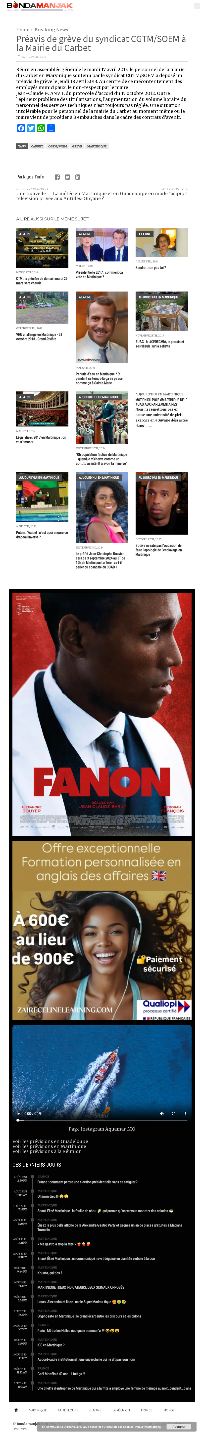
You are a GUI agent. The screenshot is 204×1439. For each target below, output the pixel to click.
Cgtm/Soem (57, 146)
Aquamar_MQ (120, 1129)
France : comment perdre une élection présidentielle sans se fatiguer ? (88, 1182)
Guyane (95, 1410)
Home (22, 30)
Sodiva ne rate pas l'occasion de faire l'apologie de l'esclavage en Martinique (159, 550)
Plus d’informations (148, 1427)
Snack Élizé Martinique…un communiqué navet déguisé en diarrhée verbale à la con (96, 1258)
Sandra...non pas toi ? (151, 268)
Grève (77, 146)
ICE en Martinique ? (51, 1345)
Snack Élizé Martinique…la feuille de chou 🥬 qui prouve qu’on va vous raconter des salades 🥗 (106, 1211)
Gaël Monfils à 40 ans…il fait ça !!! (61, 1374)
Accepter (179, 1426)
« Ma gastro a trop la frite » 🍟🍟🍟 (64, 1244)
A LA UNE (25, 234)
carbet (37, 146)
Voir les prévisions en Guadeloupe (50, 1141)
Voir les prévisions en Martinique (49, 1146)
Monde (169, 1410)
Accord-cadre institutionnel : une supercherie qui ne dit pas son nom (86, 1359)
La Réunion (121, 1410)
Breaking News (51, 30)
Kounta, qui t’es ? (50, 1273)
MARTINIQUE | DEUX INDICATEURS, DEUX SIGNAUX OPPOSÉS (81, 1287)
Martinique (97, 146)
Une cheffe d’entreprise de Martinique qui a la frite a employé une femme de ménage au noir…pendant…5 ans (114, 1388)
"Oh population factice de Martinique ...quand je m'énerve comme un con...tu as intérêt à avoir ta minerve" (101, 459)
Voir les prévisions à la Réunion (47, 1151)
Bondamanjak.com (32, 1424)
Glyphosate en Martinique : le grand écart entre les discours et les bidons (89, 1316)
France (43, 1176)
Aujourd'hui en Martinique (158, 297)
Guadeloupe (68, 1410)
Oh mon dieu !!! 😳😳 (53, 1196)
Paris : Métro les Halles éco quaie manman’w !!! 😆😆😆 (78, 1330)
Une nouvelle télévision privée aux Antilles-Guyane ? (60, 196)
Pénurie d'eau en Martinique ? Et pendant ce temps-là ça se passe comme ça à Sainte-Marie (99, 378)
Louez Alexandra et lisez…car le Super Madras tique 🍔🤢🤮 (82, 1302)
